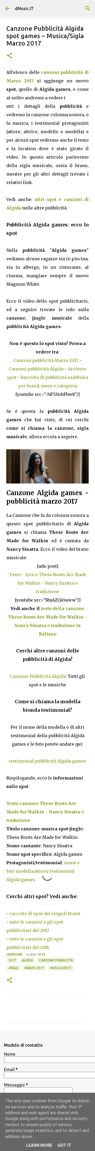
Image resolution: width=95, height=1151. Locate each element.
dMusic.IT (24, 8)
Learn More (39, 1145)
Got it (64, 1145)
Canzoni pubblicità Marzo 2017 (45, 360)
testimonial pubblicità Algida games (47, 761)
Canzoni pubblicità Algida (36, 368)
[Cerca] (87, 8)
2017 (12, 960)
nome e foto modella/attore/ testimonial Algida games (43, 871)
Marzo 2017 (34, 968)
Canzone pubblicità (56, 960)
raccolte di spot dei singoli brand (45, 913)
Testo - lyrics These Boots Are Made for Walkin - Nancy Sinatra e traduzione (47, 583)
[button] (9, 56)
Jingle (13, 968)
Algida (27, 960)
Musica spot (61, 968)
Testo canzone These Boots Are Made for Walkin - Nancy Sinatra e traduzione (45, 812)
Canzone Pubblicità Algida (37, 676)
